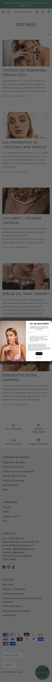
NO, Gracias (39, 357)
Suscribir (39, 353)
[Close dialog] (50, 322)
